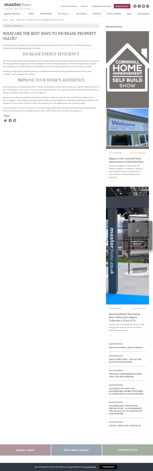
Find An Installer (114, 13)
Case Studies (143, 13)
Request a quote (122, 6)
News (129, 13)
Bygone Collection (12, 13)
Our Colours (81, 13)
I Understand (108, 467)
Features (84, 6)
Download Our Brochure (137, 242)
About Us (97, 13)
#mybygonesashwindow (101, 6)
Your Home (63, 13)
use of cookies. (90, 466)
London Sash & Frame (68, 6)
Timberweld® (46, 13)
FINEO (31, 13)
